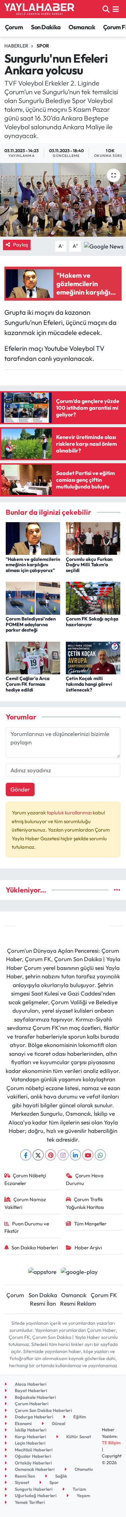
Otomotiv (83, 1469)
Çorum (14, 27)
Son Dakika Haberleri (34, 1247)
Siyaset (21, 1482)
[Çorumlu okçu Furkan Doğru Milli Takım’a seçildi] (93, 537)
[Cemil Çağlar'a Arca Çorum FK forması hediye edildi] (33, 657)
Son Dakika (46, 27)
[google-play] (79, 1272)
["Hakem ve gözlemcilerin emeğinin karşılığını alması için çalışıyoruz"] (33, 537)
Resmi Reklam (78, 1303)
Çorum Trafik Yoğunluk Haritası (85, 1203)
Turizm (79, 1489)
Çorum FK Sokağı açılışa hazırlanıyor (92, 622)
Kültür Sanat (78, 1436)
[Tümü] (117, 890)
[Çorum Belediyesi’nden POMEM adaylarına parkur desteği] (33, 597)
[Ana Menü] (116, 8)
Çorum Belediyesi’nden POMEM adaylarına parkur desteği (31, 624)
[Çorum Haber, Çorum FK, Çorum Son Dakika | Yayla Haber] (39, 9)
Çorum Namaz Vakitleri (25, 1203)
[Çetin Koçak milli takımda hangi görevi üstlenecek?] (93, 657)
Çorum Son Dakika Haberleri (43, 1410)
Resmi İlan (43, 1303)
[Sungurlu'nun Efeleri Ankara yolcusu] (63, 200)
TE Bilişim (111, 1442)
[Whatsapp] (100, 1154)
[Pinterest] (50, 1154)
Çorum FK (104, 1295)
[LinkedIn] (75, 1154)
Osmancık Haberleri (34, 1469)
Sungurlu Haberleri (33, 1489)
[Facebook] (25, 1154)
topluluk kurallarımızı (70, 812)
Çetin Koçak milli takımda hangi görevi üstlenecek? (89, 684)
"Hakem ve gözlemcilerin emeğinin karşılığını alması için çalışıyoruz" (33, 565)
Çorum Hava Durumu (84, 1179)
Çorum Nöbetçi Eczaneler (25, 1179)
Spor (43, 46)
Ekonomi (23, 1423)
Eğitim (79, 1416)
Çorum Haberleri (31, 1403)
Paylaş (20, 244)
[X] (38, 1154)
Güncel (58, 1423)
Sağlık (60, 1476)
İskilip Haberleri (30, 1429)
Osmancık (82, 27)
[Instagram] (63, 1154)
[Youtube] (87, 1154)
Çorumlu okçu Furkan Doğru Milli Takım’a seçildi (89, 565)
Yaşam (83, 1495)
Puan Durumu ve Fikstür (26, 1227)
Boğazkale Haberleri (35, 1397)
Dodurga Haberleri (33, 1416)
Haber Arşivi (88, 1247)
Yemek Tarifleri (29, 1502)
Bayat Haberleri (30, 1390)
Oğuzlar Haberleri (32, 1456)
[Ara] (106, 8)
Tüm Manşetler (90, 1223)
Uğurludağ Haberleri (35, 1495)
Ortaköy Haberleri (33, 1462)
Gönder (20, 789)
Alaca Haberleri (30, 1384)
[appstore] (42, 1272)
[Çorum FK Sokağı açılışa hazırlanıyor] (93, 597)
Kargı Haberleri (30, 1436)
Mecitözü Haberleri (33, 1449)
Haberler (16, 46)
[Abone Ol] (103, 245)
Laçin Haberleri (29, 1443)
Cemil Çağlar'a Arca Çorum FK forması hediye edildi (27, 684)
